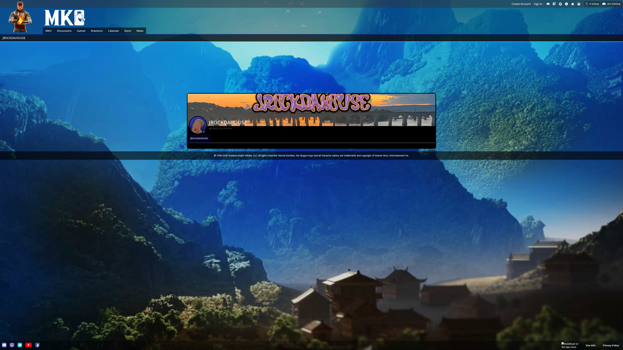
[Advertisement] (311, 66)
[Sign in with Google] (560, 3)
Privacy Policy (611, 345)
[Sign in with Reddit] (566, 3)
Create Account (521, 4)
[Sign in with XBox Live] (578, 3)
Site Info (591, 345)
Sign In (538, 4)
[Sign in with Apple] (572, 3)
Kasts (127, 31)
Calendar (113, 31)
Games (81, 31)
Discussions (64, 31)
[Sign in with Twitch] (554, 3)
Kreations (97, 31)
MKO (48, 31)
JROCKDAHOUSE (199, 138)
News (139, 31)
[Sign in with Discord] (548, 3)
